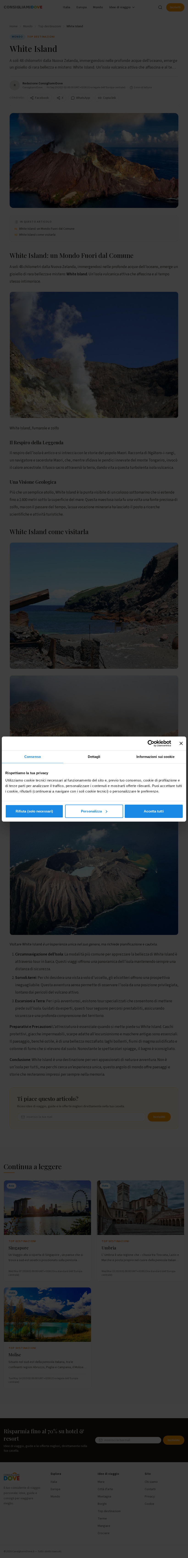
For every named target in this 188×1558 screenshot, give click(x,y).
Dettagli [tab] (94, 757)
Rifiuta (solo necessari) (34, 811)
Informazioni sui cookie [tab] (155, 757)
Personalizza (91, 811)
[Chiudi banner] (181, 743)
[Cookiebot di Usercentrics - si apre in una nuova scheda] (151, 743)
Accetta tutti (153, 811)
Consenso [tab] (32, 757)
